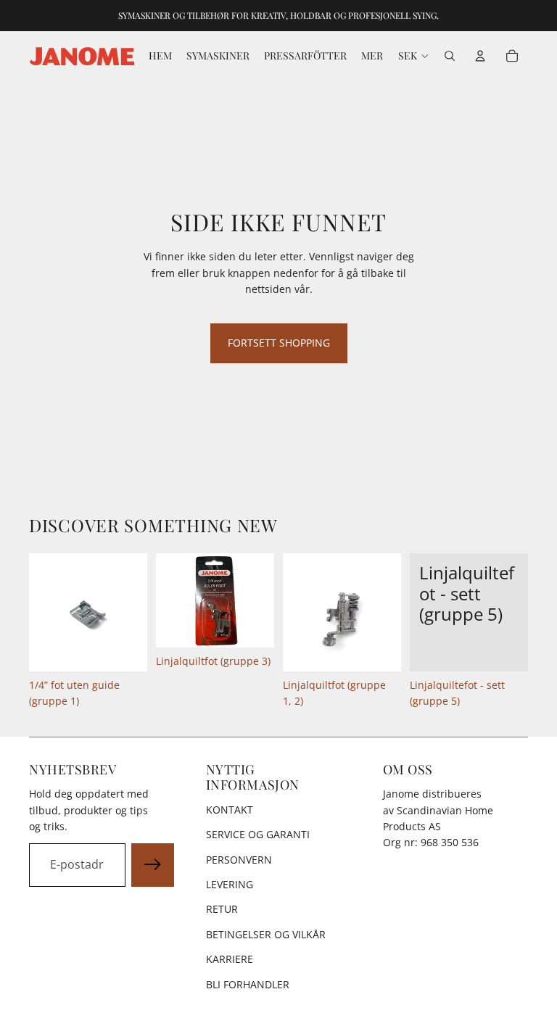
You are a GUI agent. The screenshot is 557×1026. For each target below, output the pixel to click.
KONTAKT (229, 809)
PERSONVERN (239, 859)
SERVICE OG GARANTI (258, 834)
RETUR (222, 909)
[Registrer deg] (153, 865)
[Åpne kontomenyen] (480, 56)
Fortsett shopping (279, 342)
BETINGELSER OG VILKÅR (266, 934)
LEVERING (229, 884)
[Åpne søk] (450, 56)
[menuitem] (372, 55)
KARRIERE (229, 959)
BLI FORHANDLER (247, 984)
